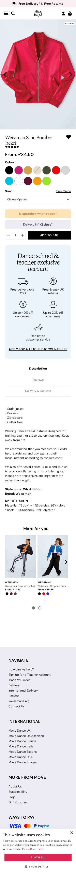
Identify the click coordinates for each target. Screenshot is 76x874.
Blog (12, 797)
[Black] (9, 170)
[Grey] (65, 170)
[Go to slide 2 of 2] (39, 607)
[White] (18, 181)
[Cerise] (18, 170)
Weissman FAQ (19, 701)
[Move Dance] (38, 13)
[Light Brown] (37, 170)
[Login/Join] (63, 13)
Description (38, 368)
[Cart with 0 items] (70, 13)
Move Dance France (22, 741)
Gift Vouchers (18, 802)
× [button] (71, 832)
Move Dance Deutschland (26, 736)
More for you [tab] (35, 528)
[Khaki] (46, 170)
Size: (8, 191)
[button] (38, 866)
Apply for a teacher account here (38, 349)
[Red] (56, 170)
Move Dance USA (21, 757)
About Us (15, 786)
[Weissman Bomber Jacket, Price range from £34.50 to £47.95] (20, 556)
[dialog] (38, 851)
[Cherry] (28, 181)
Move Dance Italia (21, 746)
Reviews (38, 380)
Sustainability (18, 792)
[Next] (70, 74)
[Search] (13, 13)
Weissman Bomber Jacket (20, 586)
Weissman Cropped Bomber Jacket (52, 586)
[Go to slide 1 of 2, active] (33, 607)
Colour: (10, 162)
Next (65, 562)
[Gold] (28, 170)
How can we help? (21, 669)
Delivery (14, 685)
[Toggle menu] (6, 14)
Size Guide (63, 191)
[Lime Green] (46, 181)
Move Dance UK (20, 730)
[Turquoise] (9, 181)
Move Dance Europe (22, 762)
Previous (8, 562)
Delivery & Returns (38, 391)
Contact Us (17, 706)
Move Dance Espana (23, 752)
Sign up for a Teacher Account (30, 675)
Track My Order (19, 680)
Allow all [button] (38, 857)
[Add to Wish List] (68, 136)
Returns (14, 696)
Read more (36, 849)
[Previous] (5, 74)
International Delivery (23, 690)
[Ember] (37, 181)
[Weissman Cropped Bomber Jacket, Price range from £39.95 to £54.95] (52, 556)
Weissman (23, 494)
